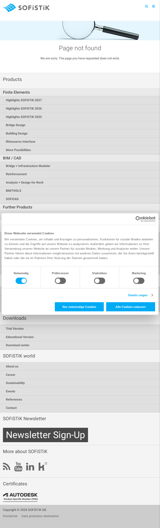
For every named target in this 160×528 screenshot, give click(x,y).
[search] (146, 6)
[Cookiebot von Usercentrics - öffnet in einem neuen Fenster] (138, 219)
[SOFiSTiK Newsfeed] (6, 467)
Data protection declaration (40, 516)
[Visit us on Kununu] (42, 467)
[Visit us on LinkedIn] (30, 467)
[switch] (60, 281)
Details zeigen (138, 295)
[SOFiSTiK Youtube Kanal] (18, 467)
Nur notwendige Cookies (79, 306)
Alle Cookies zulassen (131, 306)
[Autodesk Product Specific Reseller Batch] (22, 497)
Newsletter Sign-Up (45, 434)
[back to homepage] (26, 8)
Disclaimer (10, 516)
